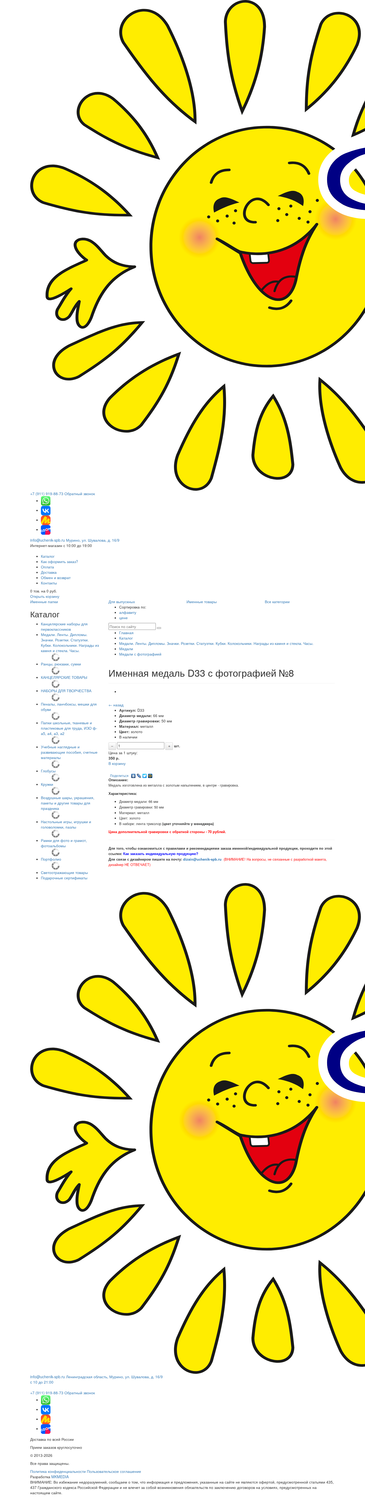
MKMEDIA (60, 1476)
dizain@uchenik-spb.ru (202, 859)
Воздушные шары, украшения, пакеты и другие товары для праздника (67, 803)
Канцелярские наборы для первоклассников (64, 626)
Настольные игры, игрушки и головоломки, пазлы (66, 824)
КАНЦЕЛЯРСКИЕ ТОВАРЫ (64, 677)
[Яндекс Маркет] (46, 519)
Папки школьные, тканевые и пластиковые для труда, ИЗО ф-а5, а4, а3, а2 (69, 728)
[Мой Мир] (150, 774)
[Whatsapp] (46, 500)
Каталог (48, 556)
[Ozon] (46, 529)
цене (123, 617)
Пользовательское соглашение (114, 1471)
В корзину (117, 763)
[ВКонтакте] (133, 774)
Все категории (277, 601)
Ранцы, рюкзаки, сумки (61, 664)
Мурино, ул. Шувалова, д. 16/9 (92, 540)
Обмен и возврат (56, 577)
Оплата (47, 566)
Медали (126, 648)
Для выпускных (121, 601)
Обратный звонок (79, 493)
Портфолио (51, 859)
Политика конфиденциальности (58, 1471)
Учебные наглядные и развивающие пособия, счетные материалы (69, 752)
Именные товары (202, 601)
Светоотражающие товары (64, 872)
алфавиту (127, 612)
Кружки (47, 784)
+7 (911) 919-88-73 (46, 493)
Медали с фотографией (140, 654)
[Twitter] (144, 774)
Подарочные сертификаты (64, 877)
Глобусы (48, 770)
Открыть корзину (44, 596)
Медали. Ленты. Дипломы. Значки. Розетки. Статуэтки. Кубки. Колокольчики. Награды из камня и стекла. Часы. (70, 642)
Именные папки (44, 601)
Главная (126, 632)
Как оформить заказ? (59, 561)
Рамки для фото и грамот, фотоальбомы (64, 843)
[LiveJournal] (139, 774)
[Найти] (159, 628)
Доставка (49, 572)
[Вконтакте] (46, 510)
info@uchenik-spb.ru (47, 540)
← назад (115, 704)
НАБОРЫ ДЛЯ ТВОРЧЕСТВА (66, 690)
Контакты (49, 583)
